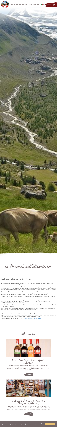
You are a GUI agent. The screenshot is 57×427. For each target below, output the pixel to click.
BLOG (30, 5)
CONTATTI (36, 5)
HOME (13, 5)
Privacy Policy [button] (33, 425)
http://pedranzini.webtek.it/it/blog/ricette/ (32, 318)
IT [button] (43, 4)
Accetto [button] (50, 424)
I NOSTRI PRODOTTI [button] (21, 5)
